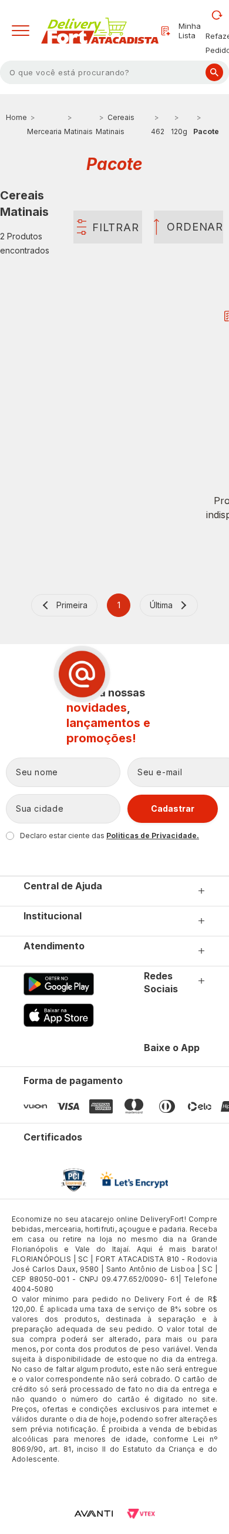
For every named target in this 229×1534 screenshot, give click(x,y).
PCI (73, 1180)
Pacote (206, 131)
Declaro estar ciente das (109, 835)
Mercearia (44, 131)
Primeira (71, 605)
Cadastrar (172, 808)
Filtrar (115, 227)
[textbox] (114, 72)
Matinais (78, 131)
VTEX (141, 1513)
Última (161, 605)
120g (179, 131)
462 (157, 131)
